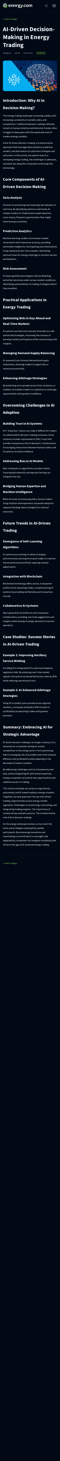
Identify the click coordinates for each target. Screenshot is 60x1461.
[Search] (46, 5)
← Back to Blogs (10, 19)
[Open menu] (54, 5)
